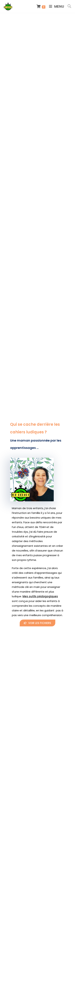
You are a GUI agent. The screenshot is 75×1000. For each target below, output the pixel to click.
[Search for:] (68, 6)
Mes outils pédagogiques (40, 596)
